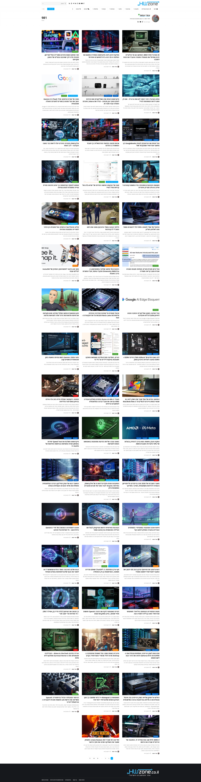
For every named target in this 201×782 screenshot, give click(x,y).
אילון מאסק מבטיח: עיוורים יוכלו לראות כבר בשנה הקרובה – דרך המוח (61, 144)
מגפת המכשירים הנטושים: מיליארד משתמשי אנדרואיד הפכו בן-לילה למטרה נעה (143, 612)
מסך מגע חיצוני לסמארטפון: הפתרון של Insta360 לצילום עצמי (61, 270)
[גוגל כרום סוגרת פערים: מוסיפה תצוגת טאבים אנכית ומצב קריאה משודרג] (140, 255)
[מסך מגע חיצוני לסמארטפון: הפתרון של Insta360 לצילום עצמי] (60, 255)
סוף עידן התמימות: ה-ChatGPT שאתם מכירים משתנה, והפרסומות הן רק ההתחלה (102, 570)
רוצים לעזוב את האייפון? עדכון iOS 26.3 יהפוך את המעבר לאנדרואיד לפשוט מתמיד (141, 570)
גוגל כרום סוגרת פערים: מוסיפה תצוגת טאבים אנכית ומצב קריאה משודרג (142, 270)
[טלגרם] (74, 3)
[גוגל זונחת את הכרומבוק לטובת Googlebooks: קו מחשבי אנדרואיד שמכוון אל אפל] (140, 130)
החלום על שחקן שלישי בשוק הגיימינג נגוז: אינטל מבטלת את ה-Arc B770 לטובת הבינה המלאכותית (141, 698)
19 (97, 758)
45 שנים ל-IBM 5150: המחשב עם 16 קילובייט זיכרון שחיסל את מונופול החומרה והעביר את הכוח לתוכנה (141, 57)
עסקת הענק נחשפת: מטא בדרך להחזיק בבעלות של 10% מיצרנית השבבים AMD (142, 442)
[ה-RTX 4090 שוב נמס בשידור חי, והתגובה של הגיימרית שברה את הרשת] (140, 726)
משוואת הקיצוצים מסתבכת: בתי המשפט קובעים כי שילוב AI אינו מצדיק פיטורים (140, 186)
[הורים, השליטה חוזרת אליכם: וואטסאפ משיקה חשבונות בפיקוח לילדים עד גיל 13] (100, 344)
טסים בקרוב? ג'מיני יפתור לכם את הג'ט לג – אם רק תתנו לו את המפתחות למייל (141, 100)
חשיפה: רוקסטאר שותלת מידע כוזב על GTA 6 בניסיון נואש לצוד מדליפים (62, 400)
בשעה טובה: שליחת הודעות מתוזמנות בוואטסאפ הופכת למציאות (101, 442)
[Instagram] (77, 3)
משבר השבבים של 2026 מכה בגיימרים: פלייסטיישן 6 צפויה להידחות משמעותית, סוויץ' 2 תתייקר (140, 484)
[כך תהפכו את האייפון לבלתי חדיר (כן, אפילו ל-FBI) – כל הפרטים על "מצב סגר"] (60, 598)
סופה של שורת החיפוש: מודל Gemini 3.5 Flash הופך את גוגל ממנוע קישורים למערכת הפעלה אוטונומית (61, 101)
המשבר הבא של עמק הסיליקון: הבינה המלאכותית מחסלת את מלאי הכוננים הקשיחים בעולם (60, 484)
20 (94, 758)
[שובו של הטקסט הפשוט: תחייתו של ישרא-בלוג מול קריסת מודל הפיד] (100, 171)
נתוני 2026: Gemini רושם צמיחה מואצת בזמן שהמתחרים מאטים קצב (62, 358)
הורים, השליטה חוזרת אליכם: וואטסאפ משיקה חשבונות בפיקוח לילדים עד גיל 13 (102, 358)
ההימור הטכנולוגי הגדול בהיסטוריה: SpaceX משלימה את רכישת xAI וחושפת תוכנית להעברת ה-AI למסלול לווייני (60, 699)
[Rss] (69, 3)
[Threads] (71, 3)
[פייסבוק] (84, 3)
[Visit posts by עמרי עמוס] (158, 71)
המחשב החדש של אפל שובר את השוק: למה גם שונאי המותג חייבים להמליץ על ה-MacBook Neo (141, 400)
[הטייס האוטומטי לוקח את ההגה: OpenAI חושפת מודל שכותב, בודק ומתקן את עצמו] (100, 598)
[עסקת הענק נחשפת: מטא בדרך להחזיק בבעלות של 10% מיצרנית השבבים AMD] (140, 428)
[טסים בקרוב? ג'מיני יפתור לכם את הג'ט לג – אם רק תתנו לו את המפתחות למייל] (140, 85)
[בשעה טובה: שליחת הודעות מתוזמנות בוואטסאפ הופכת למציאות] (100, 428)
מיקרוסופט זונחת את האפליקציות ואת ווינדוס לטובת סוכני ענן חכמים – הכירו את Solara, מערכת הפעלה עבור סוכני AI (101, 101)
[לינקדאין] (75, 3)
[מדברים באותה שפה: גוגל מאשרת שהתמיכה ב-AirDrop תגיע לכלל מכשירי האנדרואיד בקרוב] (100, 640)
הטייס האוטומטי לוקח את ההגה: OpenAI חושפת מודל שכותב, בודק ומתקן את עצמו (101, 612)
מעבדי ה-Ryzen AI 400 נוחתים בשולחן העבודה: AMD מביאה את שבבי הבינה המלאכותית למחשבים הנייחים (101, 401)
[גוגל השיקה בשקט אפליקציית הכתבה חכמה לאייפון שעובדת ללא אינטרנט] (140, 299)
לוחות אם (156, 354)
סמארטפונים (108, 265)
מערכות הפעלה (108, 51)
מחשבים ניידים (148, 140)
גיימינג (115, 140)
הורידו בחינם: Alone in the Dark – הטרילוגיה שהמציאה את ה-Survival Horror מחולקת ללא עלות (61, 655)
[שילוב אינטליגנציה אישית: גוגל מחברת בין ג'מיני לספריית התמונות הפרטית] (60, 213)
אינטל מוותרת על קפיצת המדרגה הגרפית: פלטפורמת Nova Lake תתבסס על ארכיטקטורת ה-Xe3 (100, 315)
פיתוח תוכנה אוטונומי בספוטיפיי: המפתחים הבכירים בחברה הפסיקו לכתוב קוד (143, 528)
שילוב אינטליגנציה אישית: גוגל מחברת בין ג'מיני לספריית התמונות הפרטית (61, 228)
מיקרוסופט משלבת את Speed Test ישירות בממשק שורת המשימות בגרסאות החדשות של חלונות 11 (62, 443)
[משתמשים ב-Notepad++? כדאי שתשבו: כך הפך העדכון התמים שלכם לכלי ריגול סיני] (100, 684)
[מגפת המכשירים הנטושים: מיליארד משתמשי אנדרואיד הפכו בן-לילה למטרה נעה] (140, 598)
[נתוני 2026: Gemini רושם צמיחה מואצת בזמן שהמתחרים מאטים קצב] (60, 344)
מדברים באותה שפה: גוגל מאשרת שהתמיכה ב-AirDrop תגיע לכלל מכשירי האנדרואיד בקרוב (102, 654)
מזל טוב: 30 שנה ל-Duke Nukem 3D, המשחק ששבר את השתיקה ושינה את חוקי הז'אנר (102, 741)
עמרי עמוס (154, 70)
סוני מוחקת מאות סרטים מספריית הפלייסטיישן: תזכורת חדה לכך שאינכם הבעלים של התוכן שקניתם (61, 57)
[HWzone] (148, 3)
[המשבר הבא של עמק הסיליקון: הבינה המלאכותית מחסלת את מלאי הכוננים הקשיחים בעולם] (60, 470)
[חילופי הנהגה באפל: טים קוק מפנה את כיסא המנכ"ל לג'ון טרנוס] (100, 213)
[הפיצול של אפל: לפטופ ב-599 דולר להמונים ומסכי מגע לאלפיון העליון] (140, 213)
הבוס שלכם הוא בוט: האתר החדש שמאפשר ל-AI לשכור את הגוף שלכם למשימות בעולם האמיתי (61, 570)
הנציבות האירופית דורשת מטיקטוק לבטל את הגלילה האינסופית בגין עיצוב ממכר (102, 528)
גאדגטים (115, 265)
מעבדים (109, 309)
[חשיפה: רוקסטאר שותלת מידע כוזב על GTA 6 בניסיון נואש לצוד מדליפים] (60, 385)
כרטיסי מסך (155, 650)
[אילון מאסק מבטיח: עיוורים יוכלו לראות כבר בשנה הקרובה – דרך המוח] (60, 130)
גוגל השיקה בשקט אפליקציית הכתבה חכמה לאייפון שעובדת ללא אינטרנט (143, 314)
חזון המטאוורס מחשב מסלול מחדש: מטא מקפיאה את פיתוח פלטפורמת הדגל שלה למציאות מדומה (61, 314)
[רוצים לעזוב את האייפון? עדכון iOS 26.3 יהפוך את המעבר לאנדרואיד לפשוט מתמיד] (140, 556)
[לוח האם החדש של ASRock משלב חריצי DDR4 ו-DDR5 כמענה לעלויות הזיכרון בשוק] (140, 344)
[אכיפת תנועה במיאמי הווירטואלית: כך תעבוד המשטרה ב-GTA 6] (100, 130)
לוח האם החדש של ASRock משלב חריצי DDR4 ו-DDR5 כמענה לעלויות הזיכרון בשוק (141, 358)
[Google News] (79, 3)
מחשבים (156, 51)
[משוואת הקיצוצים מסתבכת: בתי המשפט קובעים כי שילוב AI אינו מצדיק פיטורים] (140, 171)
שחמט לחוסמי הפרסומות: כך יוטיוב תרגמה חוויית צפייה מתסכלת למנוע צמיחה (61, 186)
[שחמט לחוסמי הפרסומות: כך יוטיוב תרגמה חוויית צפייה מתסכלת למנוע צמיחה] (60, 171)
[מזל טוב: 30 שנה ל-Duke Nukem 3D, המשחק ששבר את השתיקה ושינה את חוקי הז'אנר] (100, 726)
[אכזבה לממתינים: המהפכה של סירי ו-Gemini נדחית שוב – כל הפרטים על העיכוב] (60, 514)
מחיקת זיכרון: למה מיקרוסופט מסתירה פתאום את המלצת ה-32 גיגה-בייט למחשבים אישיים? (101, 56)
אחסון (76, 480)
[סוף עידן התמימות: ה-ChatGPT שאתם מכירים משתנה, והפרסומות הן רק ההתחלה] (100, 556)
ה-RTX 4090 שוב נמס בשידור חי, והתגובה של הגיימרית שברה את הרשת (142, 741)
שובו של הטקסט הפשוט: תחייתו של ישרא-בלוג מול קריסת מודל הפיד (100, 186)
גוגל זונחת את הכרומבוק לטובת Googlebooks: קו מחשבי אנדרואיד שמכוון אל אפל (141, 144)
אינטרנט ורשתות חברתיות (112, 181)
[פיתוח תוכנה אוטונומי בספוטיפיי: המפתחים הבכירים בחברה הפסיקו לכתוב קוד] (140, 514)
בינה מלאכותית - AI (73, 95)
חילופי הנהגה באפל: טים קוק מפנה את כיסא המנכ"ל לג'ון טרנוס (103, 228)
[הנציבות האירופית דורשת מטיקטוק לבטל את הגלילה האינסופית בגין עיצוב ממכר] (100, 514)
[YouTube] (82, 3)
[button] (72, 9)
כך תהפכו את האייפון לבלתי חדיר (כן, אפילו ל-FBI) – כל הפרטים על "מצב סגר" (61, 612)
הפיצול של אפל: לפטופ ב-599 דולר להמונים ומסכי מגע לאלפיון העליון (141, 228)
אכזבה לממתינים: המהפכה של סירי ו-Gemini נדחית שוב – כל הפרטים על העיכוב (62, 528)
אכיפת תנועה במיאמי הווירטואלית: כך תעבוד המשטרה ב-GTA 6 (103, 144)
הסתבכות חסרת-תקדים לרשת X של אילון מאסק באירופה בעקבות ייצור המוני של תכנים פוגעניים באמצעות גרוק (101, 485)
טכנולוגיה (75, 51)
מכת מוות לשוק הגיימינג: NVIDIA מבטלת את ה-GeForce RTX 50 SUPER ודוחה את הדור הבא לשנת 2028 (142, 655)
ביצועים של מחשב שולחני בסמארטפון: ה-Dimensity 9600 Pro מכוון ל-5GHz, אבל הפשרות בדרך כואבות (101, 271)
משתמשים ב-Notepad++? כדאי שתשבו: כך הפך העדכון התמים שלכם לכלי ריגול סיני (101, 698)
